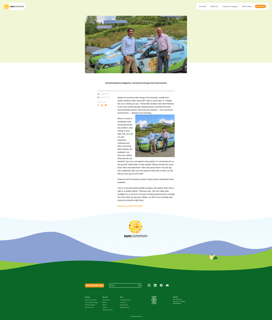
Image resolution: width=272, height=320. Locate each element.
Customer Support (230, 6)
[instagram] (149, 285)
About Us (214, 6)
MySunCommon (124, 307)
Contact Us (123, 302)
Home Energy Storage (91, 302)
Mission (105, 302)
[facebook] (161, 285)
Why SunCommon (108, 310)
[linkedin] (155, 285)
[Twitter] (106, 105)
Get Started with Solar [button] (94, 285)
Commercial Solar (90, 305)
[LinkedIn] (102, 105)
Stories (105, 305)
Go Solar (202, 6)
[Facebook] (98, 105)
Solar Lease (247, 6)
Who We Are (106, 300)
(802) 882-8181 (177, 303)
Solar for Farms (89, 307)
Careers (105, 307)
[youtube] (167, 285)
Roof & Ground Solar (91, 300)
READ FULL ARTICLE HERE (130, 206)
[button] (260, 6)
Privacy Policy (124, 305)
